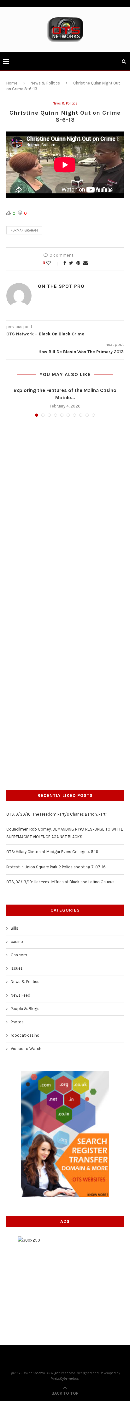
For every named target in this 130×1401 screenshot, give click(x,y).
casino (17, 941)
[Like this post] (52, 263)
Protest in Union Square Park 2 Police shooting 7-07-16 (56, 867)
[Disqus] (65, 507)
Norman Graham (24, 230)
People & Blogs (25, 1008)
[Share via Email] (85, 263)
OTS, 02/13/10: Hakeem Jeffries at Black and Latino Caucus (60, 881)
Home (11, 83)
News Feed (20, 995)
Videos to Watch (26, 1048)
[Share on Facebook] (64, 263)
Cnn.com (19, 955)
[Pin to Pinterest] (78, 263)
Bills (14, 928)
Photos (17, 1022)
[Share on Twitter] (71, 263)
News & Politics (45, 83)
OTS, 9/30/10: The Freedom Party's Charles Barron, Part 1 (57, 814)
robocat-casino (25, 1035)
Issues (17, 968)
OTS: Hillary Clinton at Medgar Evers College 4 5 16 (52, 851)
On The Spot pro (61, 286)
